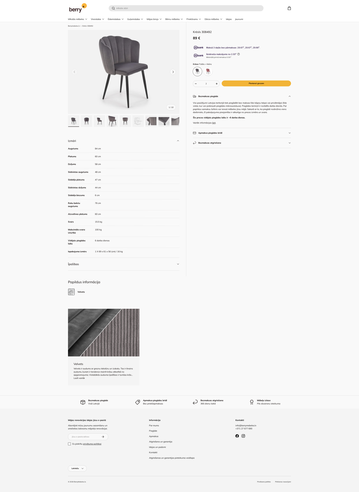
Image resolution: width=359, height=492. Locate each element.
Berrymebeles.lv (74, 26)
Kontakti (153, 452)
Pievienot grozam (256, 83)
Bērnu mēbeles (172, 19)
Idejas (229, 19)
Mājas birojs (152, 19)
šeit (214, 122)
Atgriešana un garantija (160, 441)
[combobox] (186, 8)
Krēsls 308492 (87, 26)
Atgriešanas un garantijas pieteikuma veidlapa (172, 458)
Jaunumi (239, 19)
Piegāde (153, 430)
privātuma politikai (92, 444)
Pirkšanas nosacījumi (283, 482)
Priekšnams (192, 19)
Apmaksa (153, 436)
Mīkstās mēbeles (76, 19)
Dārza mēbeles (212, 19)
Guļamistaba (133, 19)
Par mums (154, 425)
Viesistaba (96, 19)
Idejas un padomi (157, 447)
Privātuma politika (264, 482)
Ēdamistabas (114, 19)
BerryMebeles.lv (80, 482)
